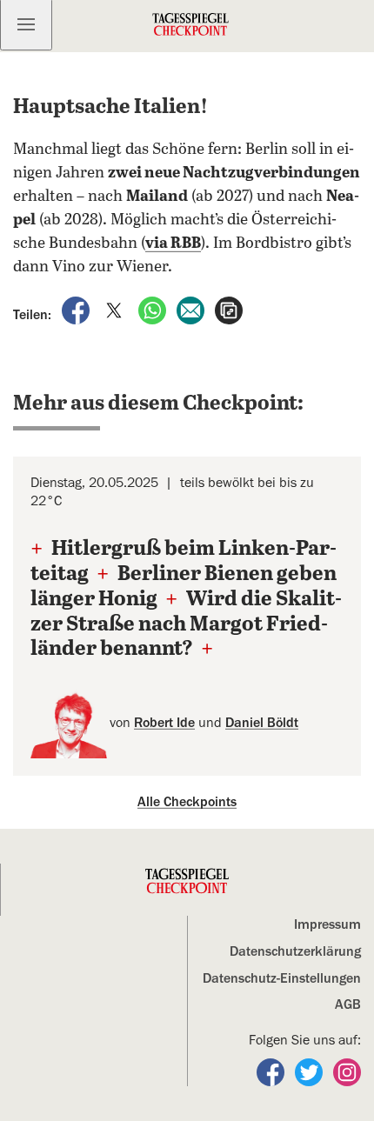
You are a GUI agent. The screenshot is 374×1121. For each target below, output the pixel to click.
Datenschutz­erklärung (295, 951)
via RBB (173, 243)
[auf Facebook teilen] (77, 310)
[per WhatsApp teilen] (154, 310)
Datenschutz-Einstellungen (282, 978)
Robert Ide (164, 723)
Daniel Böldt (261, 723)
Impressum (327, 924)
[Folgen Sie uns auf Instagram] (347, 1071)
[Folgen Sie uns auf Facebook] (272, 1071)
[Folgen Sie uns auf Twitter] (310, 1071)
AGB (348, 1004)
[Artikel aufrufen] (229, 310)
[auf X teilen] (115, 310)
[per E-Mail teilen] (192, 310)
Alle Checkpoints (187, 802)
